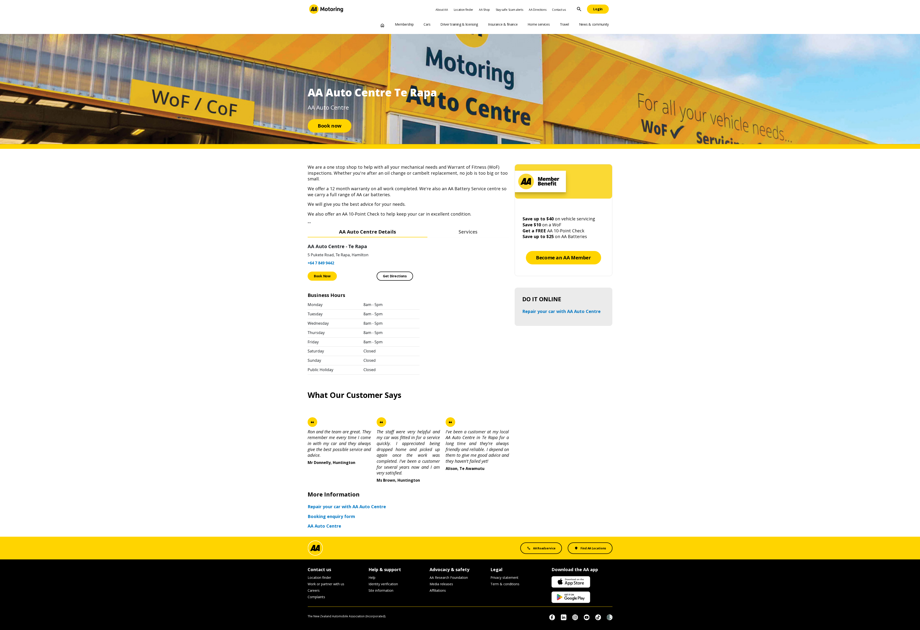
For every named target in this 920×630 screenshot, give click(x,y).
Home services (539, 24)
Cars (427, 24)
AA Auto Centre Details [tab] (367, 232)
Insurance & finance (503, 24)
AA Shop (484, 10)
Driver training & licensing (459, 24)
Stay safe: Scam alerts (509, 10)
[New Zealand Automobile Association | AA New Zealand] (326, 9)
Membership (404, 24)
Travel (564, 24)
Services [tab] (468, 232)
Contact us (559, 10)
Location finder (463, 10)
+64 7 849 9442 (321, 263)
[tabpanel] (408, 308)
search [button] (579, 9)
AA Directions (537, 10)
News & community (594, 24)
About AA (442, 10)
